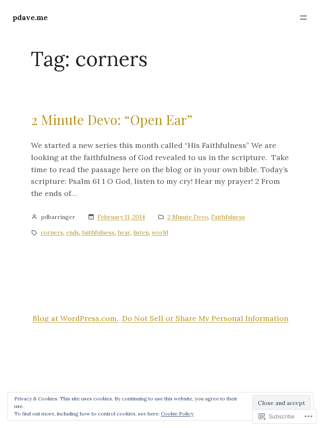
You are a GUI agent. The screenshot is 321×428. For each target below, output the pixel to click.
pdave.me (30, 17)
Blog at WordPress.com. (75, 318)
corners (52, 232)
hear (123, 232)
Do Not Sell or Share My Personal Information (205, 318)
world (160, 232)
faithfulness (98, 232)
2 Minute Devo (188, 217)
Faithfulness (228, 217)
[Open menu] (303, 18)
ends (72, 232)
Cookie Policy (177, 413)
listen (141, 232)
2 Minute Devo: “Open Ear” (112, 119)
